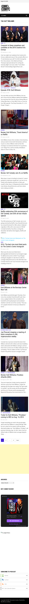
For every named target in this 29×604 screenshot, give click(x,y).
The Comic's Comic (14, 600)
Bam (9, 601)
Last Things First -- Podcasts (8, 88)
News (2, 43)
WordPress (3, 601)
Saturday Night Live (6, 330)
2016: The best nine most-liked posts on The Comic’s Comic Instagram (13, 245)
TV (4, 43)
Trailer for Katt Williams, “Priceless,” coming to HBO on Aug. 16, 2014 (13, 416)
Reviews (3, 130)
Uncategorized (11, 372)
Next (17, 440)
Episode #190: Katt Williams (11, 90)
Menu (4, 15)
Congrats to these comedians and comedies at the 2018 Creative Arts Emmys (13, 47)
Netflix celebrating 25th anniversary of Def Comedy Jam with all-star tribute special (14, 213)
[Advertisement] (14, 459)
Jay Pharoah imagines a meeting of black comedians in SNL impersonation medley (13, 334)
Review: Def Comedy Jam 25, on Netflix (14, 173)
